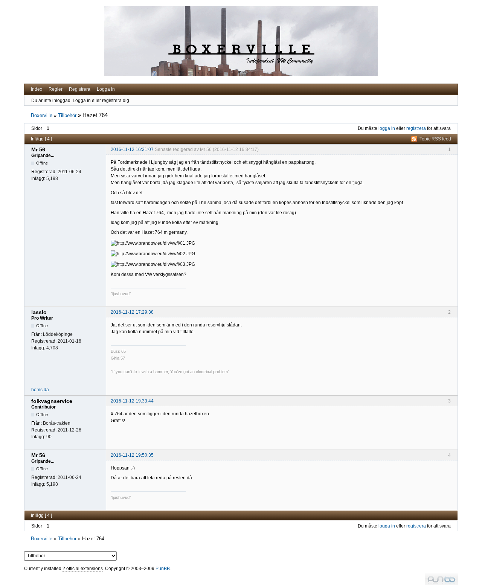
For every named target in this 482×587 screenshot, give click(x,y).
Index (36, 89)
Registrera (79, 89)
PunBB (163, 568)
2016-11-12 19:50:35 (132, 455)
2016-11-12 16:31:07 (132, 149)
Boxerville (41, 115)
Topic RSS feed (435, 139)
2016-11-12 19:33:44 (132, 401)
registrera (416, 128)
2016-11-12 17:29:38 (132, 312)
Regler (56, 89)
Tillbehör (67, 115)
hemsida (40, 389)
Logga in (106, 89)
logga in (386, 128)
